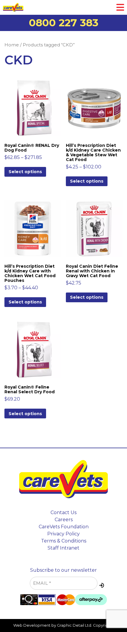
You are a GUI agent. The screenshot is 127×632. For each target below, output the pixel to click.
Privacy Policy (63, 534)
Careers (64, 519)
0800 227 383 (63, 23)
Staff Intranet (63, 548)
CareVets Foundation (64, 526)
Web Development (32, 625)
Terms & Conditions (63, 541)
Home (11, 45)
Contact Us (63, 512)
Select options (25, 171)
